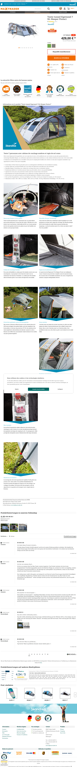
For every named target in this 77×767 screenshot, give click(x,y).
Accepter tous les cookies (38, 389)
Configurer (60, 389)
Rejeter (17, 389)
